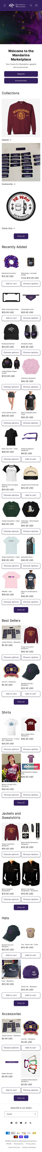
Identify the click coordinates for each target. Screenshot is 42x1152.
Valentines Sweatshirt (28, 378)
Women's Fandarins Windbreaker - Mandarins (29, 890)
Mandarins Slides (27, 344)
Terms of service (14, 1147)
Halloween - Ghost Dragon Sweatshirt (30, 521)
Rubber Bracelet (7, 1073)
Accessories (21, 81)
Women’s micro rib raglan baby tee (10, 485)
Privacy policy (31, 1144)
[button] (4, 5)
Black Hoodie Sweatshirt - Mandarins (30, 843)
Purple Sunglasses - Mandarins (27, 449)
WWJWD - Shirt (7, 591)
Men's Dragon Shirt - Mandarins (28, 735)
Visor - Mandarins (8, 981)
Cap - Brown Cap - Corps (29, 944)
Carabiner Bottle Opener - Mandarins (29, 1080)
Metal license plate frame (10, 309)
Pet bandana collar (27, 309)
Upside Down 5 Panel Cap (29, 485)
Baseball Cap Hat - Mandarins (27, 684)
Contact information (29, 1147)
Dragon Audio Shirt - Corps (11, 557)
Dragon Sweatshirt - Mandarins (28, 647)
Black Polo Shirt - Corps (10, 449)
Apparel (21, 74)
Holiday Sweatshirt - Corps (11, 521)
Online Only (7, 228)
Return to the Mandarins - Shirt (29, 592)
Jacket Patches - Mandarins (11, 642)
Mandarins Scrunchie (9, 273)
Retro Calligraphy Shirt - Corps (29, 413)
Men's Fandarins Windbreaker (7, 890)
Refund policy (18, 1144)
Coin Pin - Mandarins (9, 682)
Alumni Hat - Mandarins (29, 986)
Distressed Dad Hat (8, 344)
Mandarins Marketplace (19, 1141)
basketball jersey (27, 557)
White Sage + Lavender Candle (29, 274)
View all (21, 236)
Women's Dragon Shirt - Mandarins (9, 785)
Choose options (30, 284)
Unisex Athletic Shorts (9, 412)
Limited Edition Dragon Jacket (9, 372)
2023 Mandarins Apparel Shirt (29, 773)
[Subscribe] (35, 1114)
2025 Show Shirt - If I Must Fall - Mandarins (11, 739)
